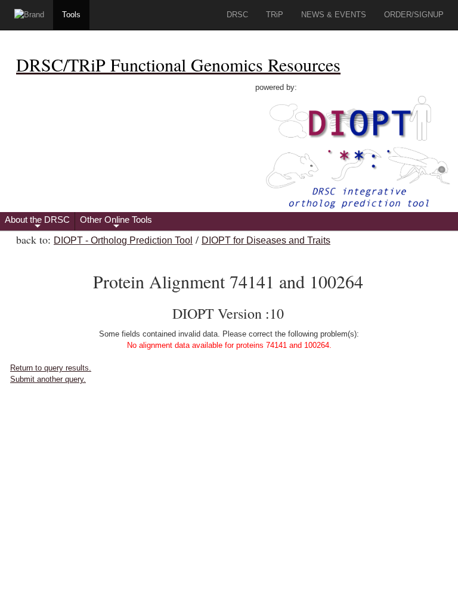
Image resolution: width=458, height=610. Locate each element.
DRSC (237, 14)
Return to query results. (50, 367)
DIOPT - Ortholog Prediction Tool (123, 240)
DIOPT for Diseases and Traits (266, 240)
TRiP (274, 14)
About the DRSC (37, 222)
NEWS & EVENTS (333, 14)
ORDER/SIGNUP (414, 14)
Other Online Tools (116, 222)
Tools (71, 14)
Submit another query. (48, 379)
